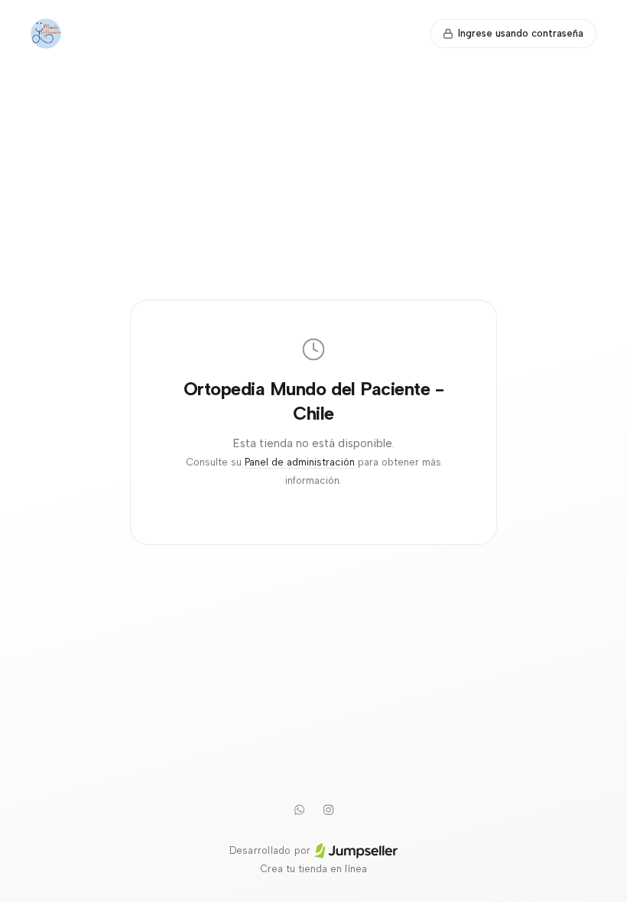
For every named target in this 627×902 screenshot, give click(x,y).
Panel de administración (300, 462)
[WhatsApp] (299, 809)
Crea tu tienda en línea (313, 868)
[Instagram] (328, 809)
